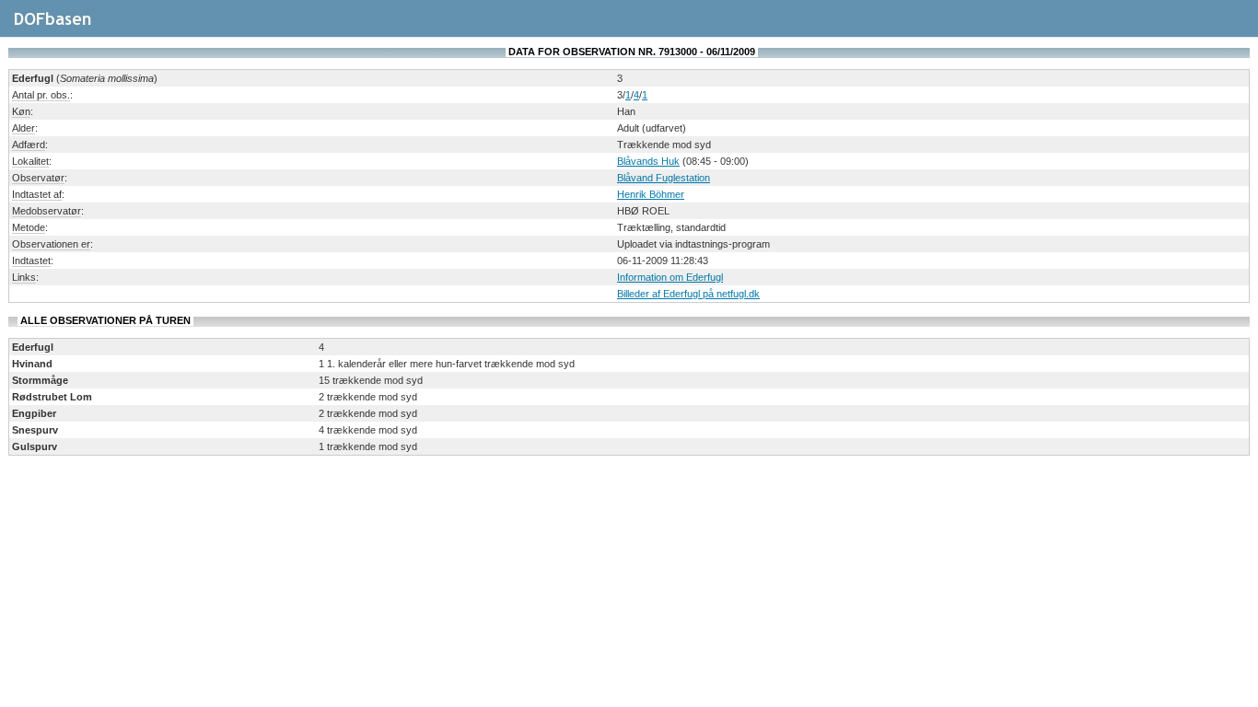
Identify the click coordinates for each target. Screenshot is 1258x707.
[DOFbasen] (74, 26)
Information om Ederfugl (670, 277)
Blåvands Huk (648, 161)
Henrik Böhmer (650, 194)
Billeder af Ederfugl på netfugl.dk (688, 293)
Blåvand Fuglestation (663, 177)
